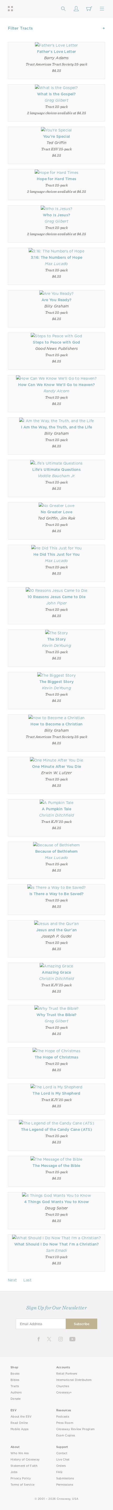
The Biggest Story (56, 682)
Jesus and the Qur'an (56, 930)
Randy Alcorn (57, 391)
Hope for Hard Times (56, 179)
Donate (16, 1399)
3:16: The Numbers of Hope (57, 257)
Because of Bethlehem (56, 851)
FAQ (59, 1472)
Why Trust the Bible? (57, 1015)
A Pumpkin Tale (56, 809)
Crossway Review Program (75, 1429)
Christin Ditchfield (56, 815)
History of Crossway (25, 1459)
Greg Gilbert (56, 100)
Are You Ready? (57, 300)
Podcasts (62, 1416)
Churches (62, 1386)
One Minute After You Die (56, 766)
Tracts (15, 1386)
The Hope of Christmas (56, 1057)
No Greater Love (56, 512)
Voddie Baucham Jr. (56, 476)
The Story (56, 639)
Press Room (64, 1423)
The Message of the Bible (56, 1166)
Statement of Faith (24, 1466)
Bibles (15, 1380)
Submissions (65, 1478)
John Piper (56, 603)
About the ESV (21, 1416)
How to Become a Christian (56, 724)
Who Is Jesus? (56, 215)
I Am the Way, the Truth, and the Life (56, 427)
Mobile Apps (20, 1429)
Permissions (64, 1484)
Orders (61, 1466)
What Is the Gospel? (56, 94)
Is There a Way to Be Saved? (56, 894)
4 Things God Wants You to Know (56, 1202)
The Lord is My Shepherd (56, 1093)
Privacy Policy (21, 1478)
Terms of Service (22, 1484)
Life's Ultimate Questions (56, 469)
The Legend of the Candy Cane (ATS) (56, 1129)
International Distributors (74, 1380)
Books (15, 1373)
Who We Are (20, 1453)
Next (12, 1280)
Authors (16, 1392)
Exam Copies (65, 1435)
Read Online (19, 1423)
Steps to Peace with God (56, 342)
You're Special (56, 136)
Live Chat (63, 1459)
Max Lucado (56, 264)
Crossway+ (64, 1392)
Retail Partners (66, 1373)
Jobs (14, 1472)
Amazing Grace (56, 972)
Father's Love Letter (56, 51)
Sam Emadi (56, 1250)
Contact (62, 1453)
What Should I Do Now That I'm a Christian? (56, 1244)
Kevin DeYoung (56, 645)
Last (27, 1280)
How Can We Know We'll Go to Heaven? (56, 385)
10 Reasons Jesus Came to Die (56, 597)
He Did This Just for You (56, 554)
